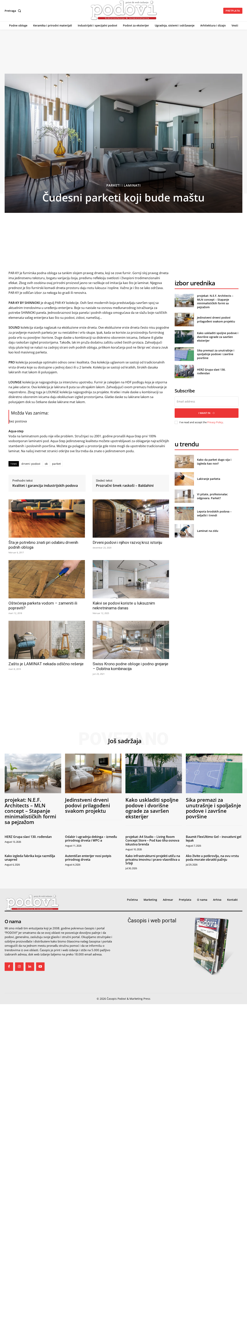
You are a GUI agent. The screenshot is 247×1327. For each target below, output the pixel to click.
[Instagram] (19, 966)
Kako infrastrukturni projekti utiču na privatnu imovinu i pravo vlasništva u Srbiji (152, 859)
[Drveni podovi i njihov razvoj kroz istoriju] (131, 518)
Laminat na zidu (207, 531)
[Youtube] (40, 966)
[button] (14, 11)
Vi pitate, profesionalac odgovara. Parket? (212, 496)
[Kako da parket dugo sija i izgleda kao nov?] (184, 461)
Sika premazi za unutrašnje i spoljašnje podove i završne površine (215, 354)
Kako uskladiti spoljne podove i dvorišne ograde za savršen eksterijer (217, 336)
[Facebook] (9, 966)
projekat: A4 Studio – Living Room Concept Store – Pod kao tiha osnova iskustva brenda (152, 840)
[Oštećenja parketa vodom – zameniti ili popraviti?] (46, 579)
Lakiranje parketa (208, 479)
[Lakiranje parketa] (184, 478)
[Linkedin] (29, 966)
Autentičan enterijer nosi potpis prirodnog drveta (88, 858)
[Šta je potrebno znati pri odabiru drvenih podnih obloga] (46, 518)
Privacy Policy (215, 422)
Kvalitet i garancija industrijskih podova (45, 486)
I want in (204, 413)
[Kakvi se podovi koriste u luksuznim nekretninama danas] (131, 579)
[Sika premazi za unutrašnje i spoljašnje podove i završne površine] (184, 354)
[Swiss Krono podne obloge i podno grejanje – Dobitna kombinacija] (131, 640)
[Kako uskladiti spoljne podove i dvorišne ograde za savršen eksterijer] (184, 337)
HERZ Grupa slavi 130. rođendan (28, 837)
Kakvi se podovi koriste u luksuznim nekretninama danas (124, 605)
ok (46, 464)
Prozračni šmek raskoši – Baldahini (125, 486)
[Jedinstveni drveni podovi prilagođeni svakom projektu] (184, 319)
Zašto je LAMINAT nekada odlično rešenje (46, 664)
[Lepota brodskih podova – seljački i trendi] (184, 513)
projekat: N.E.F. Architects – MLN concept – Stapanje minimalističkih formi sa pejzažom (215, 301)
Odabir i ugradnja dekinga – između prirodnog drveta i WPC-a (91, 839)
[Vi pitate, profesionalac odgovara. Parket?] (184, 496)
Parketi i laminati (123, 185)
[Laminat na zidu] (184, 530)
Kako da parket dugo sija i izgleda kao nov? (214, 461)
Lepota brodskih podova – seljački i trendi (214, 513)
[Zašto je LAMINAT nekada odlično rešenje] (46, 640)
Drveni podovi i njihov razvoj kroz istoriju (127, 542)
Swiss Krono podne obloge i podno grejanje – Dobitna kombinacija (130, 666)
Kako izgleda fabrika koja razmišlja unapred (30, 858)
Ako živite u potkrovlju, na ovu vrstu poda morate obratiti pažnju (212, 858)
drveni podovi (31, 464)
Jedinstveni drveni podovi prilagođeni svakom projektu (216, 319)
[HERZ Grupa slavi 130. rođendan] (184, 371)
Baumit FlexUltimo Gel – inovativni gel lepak (213, 839)
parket (56, 464)
